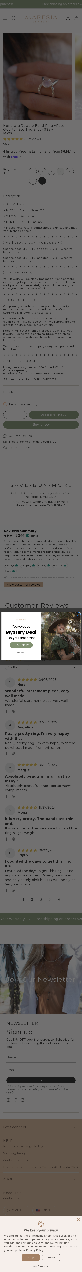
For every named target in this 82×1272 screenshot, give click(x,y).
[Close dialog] (79, 614)
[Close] (78, 1220)
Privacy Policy (35, 1250)
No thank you (21, 652)
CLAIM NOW (21, 644)
